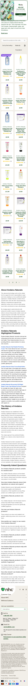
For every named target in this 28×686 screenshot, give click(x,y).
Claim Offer (21, 14)
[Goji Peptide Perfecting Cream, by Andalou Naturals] (7, 230)
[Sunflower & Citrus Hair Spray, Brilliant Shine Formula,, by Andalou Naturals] (21, 60)
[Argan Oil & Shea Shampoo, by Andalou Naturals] (21, 175)
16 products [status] (18, 50)
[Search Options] (25, 40)
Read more (4, 33)
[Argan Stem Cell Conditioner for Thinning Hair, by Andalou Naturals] (7, 117)
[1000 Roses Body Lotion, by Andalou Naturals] (7, 147)
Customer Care (6, 594)
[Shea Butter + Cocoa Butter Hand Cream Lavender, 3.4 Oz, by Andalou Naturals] (21, 230)
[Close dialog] (26, 1)
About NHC (5, 597)
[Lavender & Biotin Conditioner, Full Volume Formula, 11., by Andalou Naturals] (7, 260)
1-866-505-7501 (7, 615)
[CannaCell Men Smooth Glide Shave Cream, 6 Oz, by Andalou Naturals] (21, 147)
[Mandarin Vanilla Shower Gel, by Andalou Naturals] (7, 201)
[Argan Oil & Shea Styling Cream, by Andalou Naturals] (21, 89)
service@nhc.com (9, 627)
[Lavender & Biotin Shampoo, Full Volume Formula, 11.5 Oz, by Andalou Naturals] (7, 89)
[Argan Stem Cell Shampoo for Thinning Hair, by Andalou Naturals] (7, 60)
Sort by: (7, 45)
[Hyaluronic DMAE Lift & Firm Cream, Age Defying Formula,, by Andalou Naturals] (21, 201)
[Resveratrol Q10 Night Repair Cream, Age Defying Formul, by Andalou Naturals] (21, 117)
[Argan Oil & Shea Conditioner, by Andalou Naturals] (21, 260)
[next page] (19, 282)
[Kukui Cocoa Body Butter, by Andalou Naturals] (7, 175)
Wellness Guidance (7, 601)
